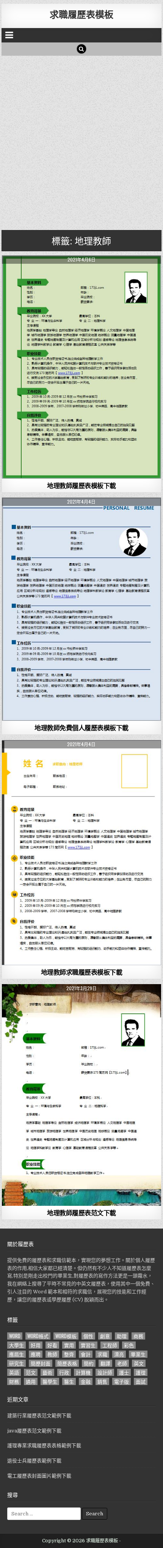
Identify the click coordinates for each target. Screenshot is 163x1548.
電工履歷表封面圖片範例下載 (39, 1476)
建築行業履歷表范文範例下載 (39, 1415)
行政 (64, 1372)
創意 (105, 1336)
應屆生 (16, 1354)
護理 (141, 1372)
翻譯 (105, 1363)
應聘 (36, 1354)
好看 (52, 1345)
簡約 (89, 1363)
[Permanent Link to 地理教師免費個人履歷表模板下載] (81, 609)
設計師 (104, 1372)
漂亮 (119, 1354)
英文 (139, 1363)
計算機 (83, 1372)
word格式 (38, 1336)
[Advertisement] (81, 140)
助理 (122, 1336)
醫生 (69, 1381)
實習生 (88, 1345)
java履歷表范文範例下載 (34, 1431)
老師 (122, 1363)
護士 (124, 1372)
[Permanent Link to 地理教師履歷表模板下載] (81, 367)
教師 (52, 1354)
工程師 (109, 1345)
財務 (14, 1381)
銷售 (102, 1381)
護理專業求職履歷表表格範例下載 (44, 1445)
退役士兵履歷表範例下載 (34, 1460)
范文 (31, 1372)
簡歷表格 (67, 1363)
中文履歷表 (82, 274)
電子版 (121, 1381)
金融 (86, 1381)
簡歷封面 (40, 1363)
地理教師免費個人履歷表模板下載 (81, 727)
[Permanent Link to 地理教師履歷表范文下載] (81, 1095)
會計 (86, 1354)
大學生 (16, 1345)
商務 (138, 1336)
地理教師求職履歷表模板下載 (81, 972)
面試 (141, 1381)
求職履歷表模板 (81, 14)
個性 (88, 1336)
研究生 (16, 1363)
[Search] (81, 48)
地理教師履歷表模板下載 (81, 485)
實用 (69, 1345)
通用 (31, 1381)
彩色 (129, 1345)
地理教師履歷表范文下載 (81, 1212)
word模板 (66, 1336)
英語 (14, 1372)
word (14, 1336)
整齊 (69, 1354)
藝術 (47, 1372)
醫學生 (49, 1381)
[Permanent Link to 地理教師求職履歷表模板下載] (81, 852)
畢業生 (138, 1354)
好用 (36, 1345)
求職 (102, 1354)
